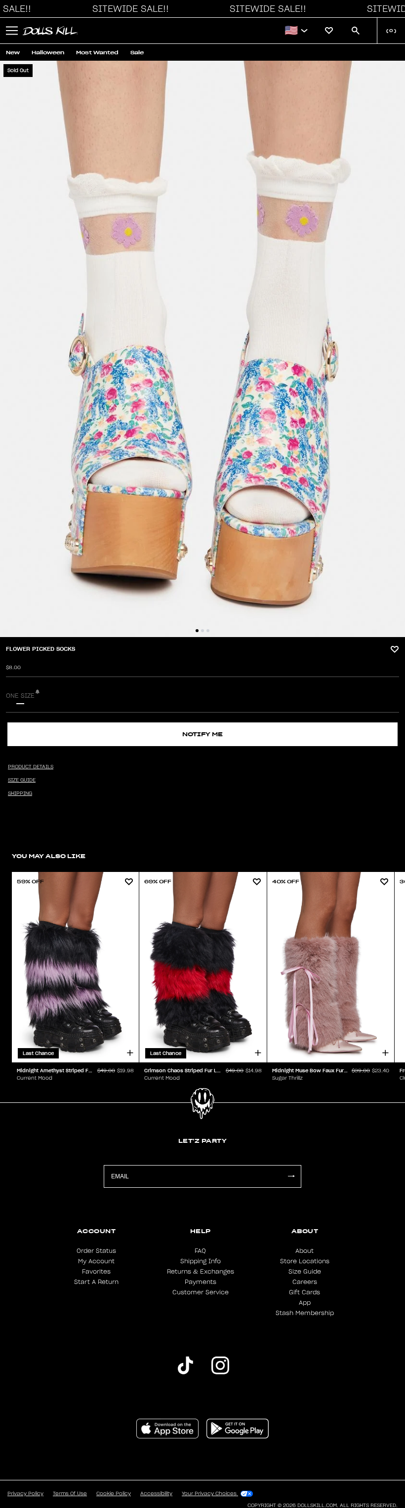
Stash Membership (305, 1313)
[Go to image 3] (207, 630)
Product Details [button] (30, 766)
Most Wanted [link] (97, 52)
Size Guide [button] (22, 780)
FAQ (200, 1251)
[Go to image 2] (202, 630)
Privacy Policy (25, 1493)
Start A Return (96, 1282)
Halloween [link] (48, 52)
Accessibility (156, 1493)
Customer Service (200, 1292)
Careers (304, 1282)
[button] (128, 9)
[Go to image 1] (197, 630)
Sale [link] (137, 52)
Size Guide (304, 1272)
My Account (96, 1261)
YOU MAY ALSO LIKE (48, 856)
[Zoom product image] (202, 349)
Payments (200, 1282)
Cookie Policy (113, 1493)
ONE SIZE (20, 696)
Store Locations (304, 1261)
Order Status (96, 1251)
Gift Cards (304, 1292)
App (305, 1303)
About (304, 1251)
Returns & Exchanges (200, 1272)
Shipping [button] (20, 793)
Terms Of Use (70, 1493)
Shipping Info (200, 1261)
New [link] (13, 52)
